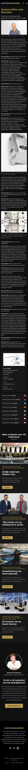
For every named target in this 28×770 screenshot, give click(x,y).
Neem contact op (14, 706)
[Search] (23, 3)
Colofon (7, 762)
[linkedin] (18, 748)
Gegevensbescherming (17, 762)
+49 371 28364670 (8, 379)
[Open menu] (26, 3)
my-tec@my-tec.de (8, 384)
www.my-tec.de (7, 389)
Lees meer (6, 487)
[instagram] (14, 748)
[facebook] (10, 748)
